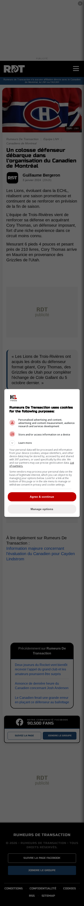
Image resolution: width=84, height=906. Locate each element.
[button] (42, 443)
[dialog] (42, 453)
